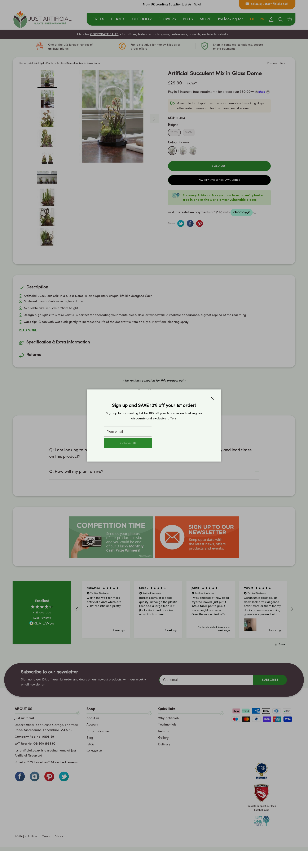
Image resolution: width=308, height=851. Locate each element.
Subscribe (128, 443)
